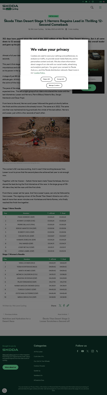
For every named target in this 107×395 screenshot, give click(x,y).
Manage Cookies (54, 85)
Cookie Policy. (39, 73)
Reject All (46, 79)
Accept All (60, 79)
